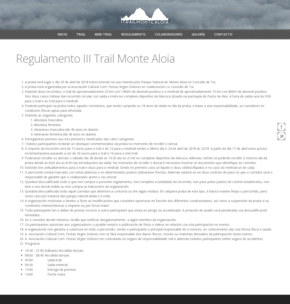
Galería (198, 34)
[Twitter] (281, 136)
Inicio (62, 34)
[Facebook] (281, 127)
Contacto (223, 34)
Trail (81, 34)
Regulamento (133, 34)
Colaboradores (169, 34)
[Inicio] (145, 15)
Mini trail (103, 34)
